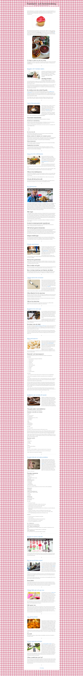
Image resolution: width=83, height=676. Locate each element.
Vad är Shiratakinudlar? (33, 103)
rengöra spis (53, 592)
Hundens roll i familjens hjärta (35, 69)
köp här (43, 463)
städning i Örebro (45, 250)
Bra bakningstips (32, 186)
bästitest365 (31, 406)
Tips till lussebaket (32, 617)
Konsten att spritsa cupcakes (35, 536)
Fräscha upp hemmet (33, 244)
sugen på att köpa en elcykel (47, 643)
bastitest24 (49, 286)
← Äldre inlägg (41, 667)
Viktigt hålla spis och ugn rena (35, 590)
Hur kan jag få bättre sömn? (35, 560)
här (54, 32)
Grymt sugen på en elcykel (34, 641)
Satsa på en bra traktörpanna (35, 154)
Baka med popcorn (32, 338)
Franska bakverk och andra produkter (37, 457)
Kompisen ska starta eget (34, 309)
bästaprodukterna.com (44, 161)
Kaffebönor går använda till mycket (37, 395)
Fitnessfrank (48, 109)
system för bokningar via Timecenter (40, 325)
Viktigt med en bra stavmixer (35, 277)
